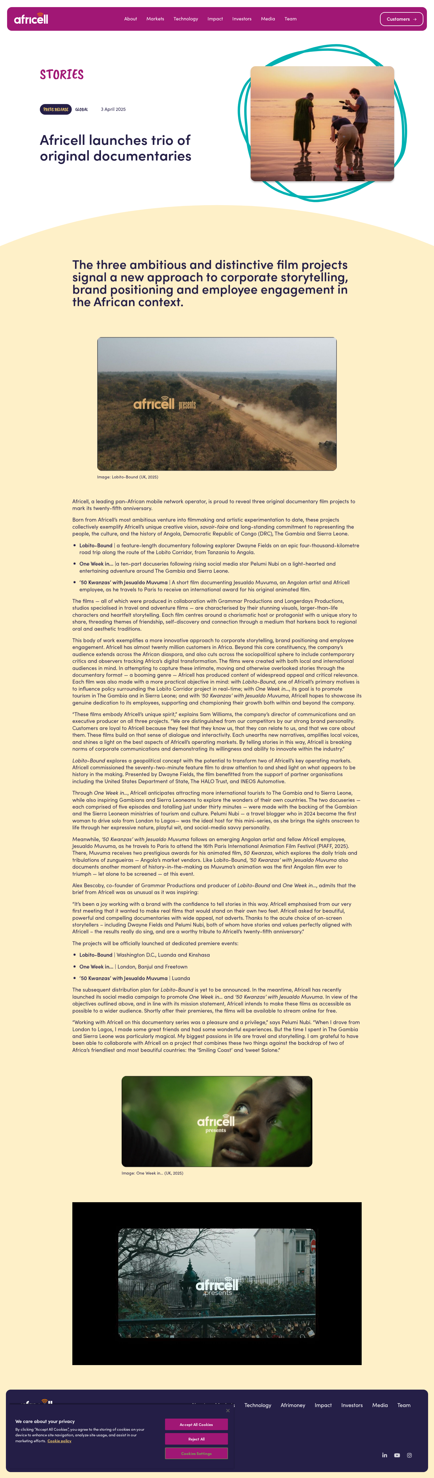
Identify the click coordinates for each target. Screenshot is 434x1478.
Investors (242, 18)
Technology (186, 18)
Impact (215, 18)
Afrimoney (293, 1405)
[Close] (228, 1410)
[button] (401, 19)
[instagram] (409, 1455)
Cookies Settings (196, 1453)
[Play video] (217, 1283)
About (130, 18)
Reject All (196, 1439)
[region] (121, 1436)
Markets (155, 18)
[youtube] (397, 1455)
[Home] (31, 19)
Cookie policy (59, 1440)
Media (268, 18)
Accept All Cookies (196, 1424)
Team (291, 18)
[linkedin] (384, 1455)
